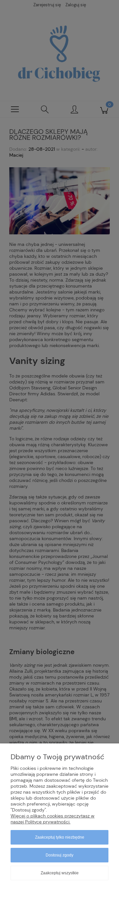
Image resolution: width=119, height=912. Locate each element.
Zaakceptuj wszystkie (60, 873)
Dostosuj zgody (59, 855)
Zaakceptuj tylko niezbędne (59, 837)
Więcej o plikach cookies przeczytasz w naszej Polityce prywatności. (53, 819)
